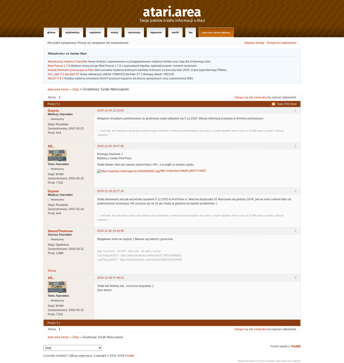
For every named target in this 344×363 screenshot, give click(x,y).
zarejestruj (260, 97)
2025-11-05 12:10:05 (110, 110)
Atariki (175, 32)
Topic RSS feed (286, 104)
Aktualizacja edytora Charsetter (68, 61)
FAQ (190, 32)
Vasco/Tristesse (60, 231)
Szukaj (114, 32)
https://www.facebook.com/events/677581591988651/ (151, 255)
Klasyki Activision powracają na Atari (71, 70)
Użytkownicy (72, 32)
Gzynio (53, 110)
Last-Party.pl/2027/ (107, 255)
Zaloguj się (241, 97)
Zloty (75, 89)
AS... (51, 146)
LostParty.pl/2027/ (107, 259)
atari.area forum (58, 89)
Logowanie (156, 32)
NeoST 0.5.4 (56, 78)
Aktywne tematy (254, 42)
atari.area (172, 12)
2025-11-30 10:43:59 (110, 231)
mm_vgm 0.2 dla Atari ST (63, 74)
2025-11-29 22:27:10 (110, 191)
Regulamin (95, 32)
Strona (52, 270)
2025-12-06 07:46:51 (110, 277)
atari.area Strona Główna (216, 32)
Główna (51, 32)
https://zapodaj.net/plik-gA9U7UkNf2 (183, 170)
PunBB (296, 346)
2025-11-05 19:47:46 (110, 146)
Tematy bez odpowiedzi (281, 42)
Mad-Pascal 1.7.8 (59, 65)
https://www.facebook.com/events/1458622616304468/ (151, 259)
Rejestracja (134, 32)
